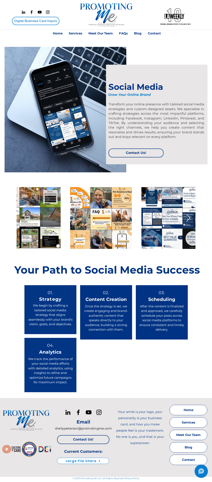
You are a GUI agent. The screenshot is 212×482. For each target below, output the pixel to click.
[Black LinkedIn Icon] (23, 12)
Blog (188, 447)
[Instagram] (47, 12)
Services (188, 422)
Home (188, 410)
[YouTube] (39, 12)
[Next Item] (188, 218)
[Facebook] (31, 12)
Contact (188, 460)
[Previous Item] (23, 218)
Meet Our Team (188, 435)
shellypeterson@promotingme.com (83, 428)
